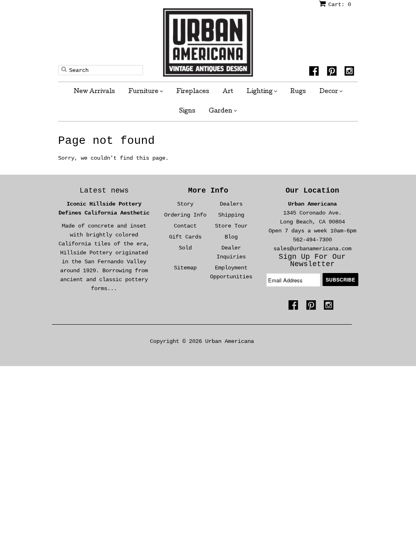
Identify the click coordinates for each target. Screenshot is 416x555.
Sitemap (185, 267)
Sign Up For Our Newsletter (312, 260)
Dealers (231, 204)
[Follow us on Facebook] (315, 73)
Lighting (260, 92)
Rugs (298, 92)
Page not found (106, 140)
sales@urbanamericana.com (312, 248)
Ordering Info (185, 215)
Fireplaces (192, 92)
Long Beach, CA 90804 (312, 222)
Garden (221, 111)
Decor (329, 92)
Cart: (339, 4)
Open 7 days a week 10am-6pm (312, 231)
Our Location (312, 190)
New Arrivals (94, 92)
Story (185, 204)
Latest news (104, 190)
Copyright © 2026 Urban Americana (202, 341)
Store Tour (231, 226)
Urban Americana (312, 204)
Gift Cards (185, 237)
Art (228, 92)
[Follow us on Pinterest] (333, 73)
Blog (231, 237)
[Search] (64, 69)
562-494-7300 (312, 239)
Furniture (144, 92)
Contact (185, 226)
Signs (187, 111)
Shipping (231, 215)
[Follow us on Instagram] (350, 73)
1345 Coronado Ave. (312, 213)
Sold (185, 248)
